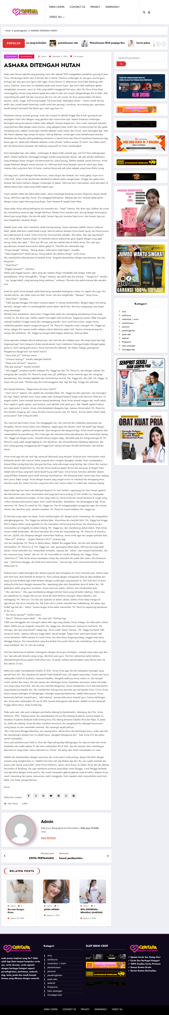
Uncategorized (128, 349)
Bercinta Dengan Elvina (16, 911)
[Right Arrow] (164, 44)
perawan (126, 326)
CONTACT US (77, 7)
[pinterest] (58, 796)
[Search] (144, 12)
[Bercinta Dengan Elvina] (20, 891)
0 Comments (78, 56)
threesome (126, 341)
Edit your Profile (90, 828)
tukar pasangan (128, 345)
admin (43, 56)
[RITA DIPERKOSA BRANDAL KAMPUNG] (92, 891)
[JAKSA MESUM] (56, 891)
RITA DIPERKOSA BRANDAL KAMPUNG (92, 911)
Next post (64, 853)
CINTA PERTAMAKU (41, 858)
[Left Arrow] (158, 44)
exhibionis (126, 315)
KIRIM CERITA (56, 7)
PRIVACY (95, 7)
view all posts (48, 838)
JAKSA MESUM (51, 909)
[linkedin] (43, 796)
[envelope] (51, 796)
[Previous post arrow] (5, 856)
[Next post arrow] (108, 856)
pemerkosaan (11, 56)
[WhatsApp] (66, 796)
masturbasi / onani (130, 319)
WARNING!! (112, 7)
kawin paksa (92, 43)
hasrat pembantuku (71, 858)
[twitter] (36, 796)
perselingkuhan (26, 56)
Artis (124, 311)
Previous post (47, 853)
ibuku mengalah (120, 43)
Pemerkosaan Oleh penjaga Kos (56, 43)
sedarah (125, 338)
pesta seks (126, 334)
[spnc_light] (149, 12)
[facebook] (28, 796)
